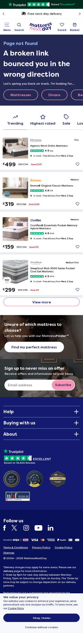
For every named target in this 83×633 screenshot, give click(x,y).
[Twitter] (17, 528)
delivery (8, 571)
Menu (7, 30)
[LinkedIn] (53, 528)
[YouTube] (41, 528)
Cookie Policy (16, 608)
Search (19, 30)
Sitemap (8, 552)
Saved (62, 30)
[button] (77, 164)
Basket (75, 30)
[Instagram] (28, 528)
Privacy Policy (41, 547)
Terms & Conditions (15, 547)
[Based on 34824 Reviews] (27, 456)
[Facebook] (6, 528)
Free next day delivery (44, 13)
